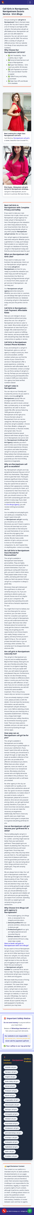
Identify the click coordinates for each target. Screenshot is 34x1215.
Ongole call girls (10, 1077)
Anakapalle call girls (11, 1142)
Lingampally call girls (11, 1100)
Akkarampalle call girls (12, 1105)
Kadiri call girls (9, 1151)
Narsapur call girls (11, 1072)
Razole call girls (10, 1095)
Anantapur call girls (11, 1137)
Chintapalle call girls (11, 1114)
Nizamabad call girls (11, 1123)
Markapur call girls (11, 1109)
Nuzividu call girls (10, 1067)
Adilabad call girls (10, 1119)
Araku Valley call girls (11, 1081)
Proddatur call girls (11, 1156)
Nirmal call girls (10, 1086)
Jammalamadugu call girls (13, 1133)
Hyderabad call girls (11, 1147)
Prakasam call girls (11, 1091)
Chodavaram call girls (12, 1128)
